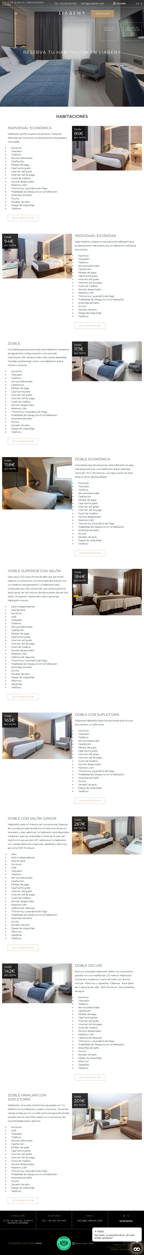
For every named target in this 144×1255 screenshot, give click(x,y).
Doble (14, 343)
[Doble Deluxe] (37, 983)
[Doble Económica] (37, 483)
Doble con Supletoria (97, 715)
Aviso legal (129, 1242)
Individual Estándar (95, 236)
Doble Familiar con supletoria (27, 1097)
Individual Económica (29, 128)
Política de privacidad (123, 1249)
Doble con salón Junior (32, 818)
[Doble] (107, 361)
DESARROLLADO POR (25, 1243)
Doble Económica (92, 459)
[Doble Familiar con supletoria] (107, 1116)
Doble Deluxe (88, 965)
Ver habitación (23, 218)
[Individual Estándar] (37, 256)
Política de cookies (125, 1244)
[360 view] (107, 148)
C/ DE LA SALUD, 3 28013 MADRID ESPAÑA (18, 1221)
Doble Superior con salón (34, 571)
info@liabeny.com (92, 3)
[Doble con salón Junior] (107, 835)
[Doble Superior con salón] (107, 592)
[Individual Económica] (107, 148)
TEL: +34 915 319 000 (66, 3)
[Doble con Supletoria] (37, 736)
